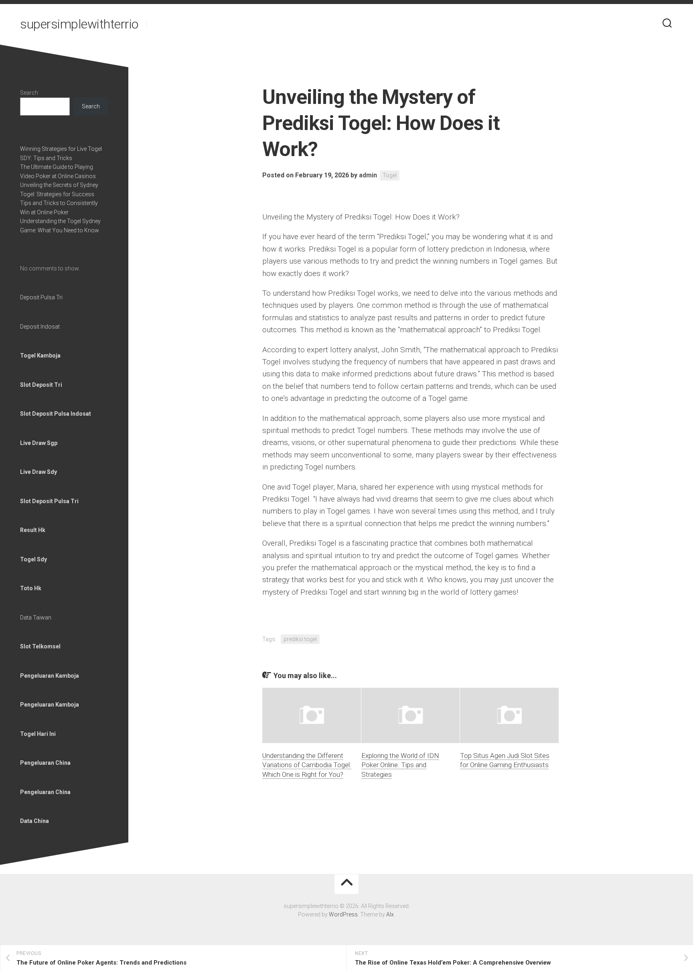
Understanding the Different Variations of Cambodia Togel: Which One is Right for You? (306, 765)
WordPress (343, 914)
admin (368, 175)
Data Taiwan (35, 617)
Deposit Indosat (40, 326)
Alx (390, 914)
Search (29, 92)
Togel (390, 175)
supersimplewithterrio (79, 24)
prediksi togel (300, 639)
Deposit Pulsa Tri (41, 297)
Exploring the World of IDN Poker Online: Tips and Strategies (400, 765)
